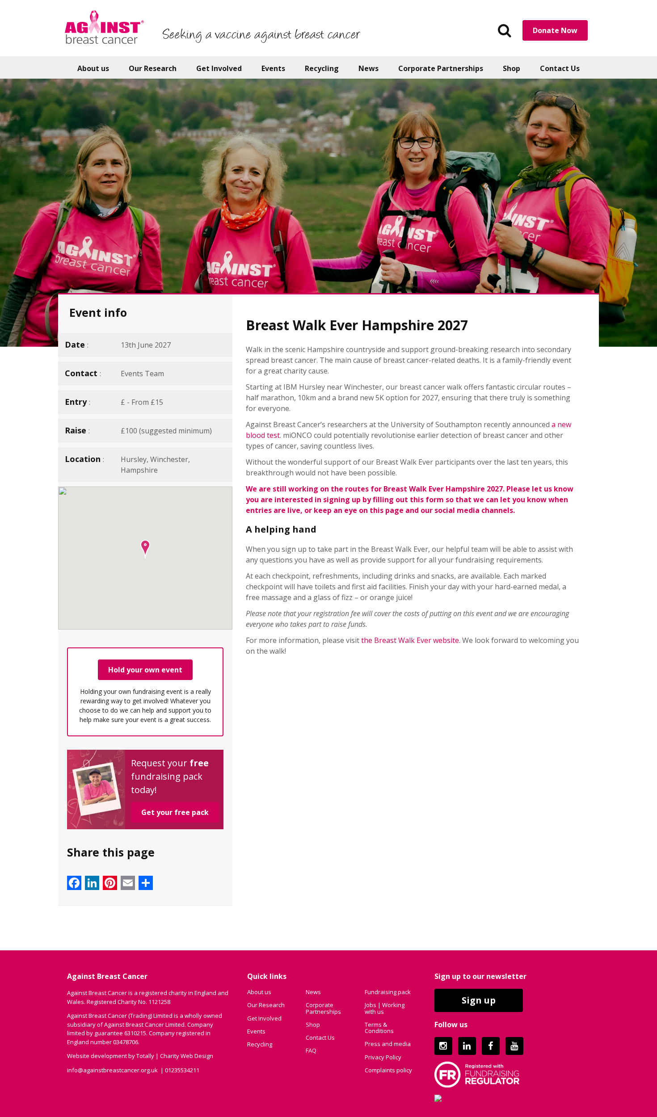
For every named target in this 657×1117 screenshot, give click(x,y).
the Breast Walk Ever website (410, 640)
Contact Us (560, 68)
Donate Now (555, 30)
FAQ (311, 1050)
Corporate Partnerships (440, 68)
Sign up (479, 1000)
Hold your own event (145, 670)
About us (93, 68)
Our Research (153, 68)
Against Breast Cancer (104, 27)
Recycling (322, 68)
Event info (98, 312)
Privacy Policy (383, 1057)
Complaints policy (388, 1070)
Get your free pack (175, 812)
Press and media (388, 1044)
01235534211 (182, 1070)
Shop (511, 68)
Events (273, 68)
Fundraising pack (388, 992)
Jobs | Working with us (384, 1008)
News (368, 68)
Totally (145, 1056)
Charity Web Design (186, 1056)
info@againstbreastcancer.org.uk (112, 1070)
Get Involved (219, 68)
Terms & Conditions (379, 1027)
